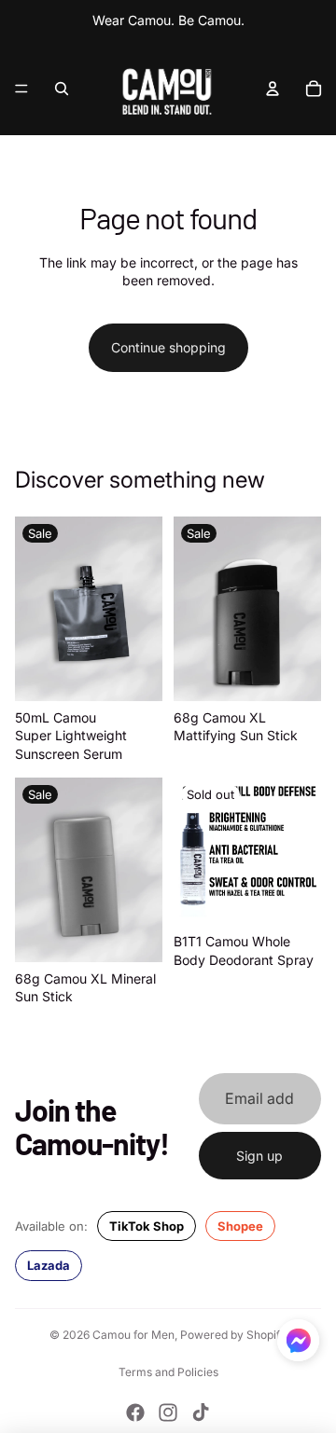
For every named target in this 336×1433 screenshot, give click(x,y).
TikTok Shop (146, 1226)
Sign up (259, 1156)
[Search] (61, 88)
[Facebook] (135, 1412)
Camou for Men (133, 1335)
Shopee (240, 1226)
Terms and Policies (168, 1372)
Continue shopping (168, 347)
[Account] (272, 88)
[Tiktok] (200, 1412)
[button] (298, 1340)
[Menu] (21, 88)
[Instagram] (168, 1412)
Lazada (48, 1265)
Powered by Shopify (233, 1335)
